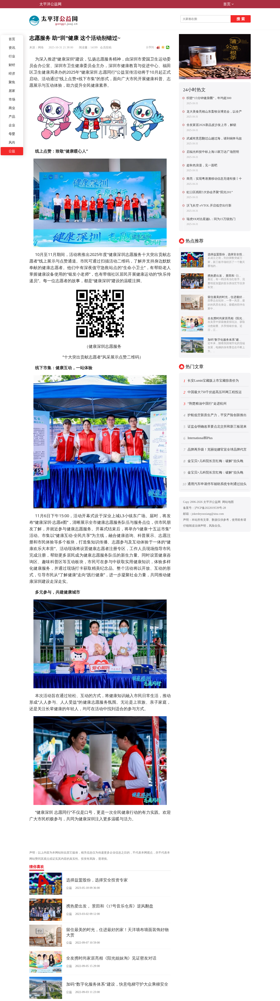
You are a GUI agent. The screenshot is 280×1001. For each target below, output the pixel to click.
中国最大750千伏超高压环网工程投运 (212, 392)
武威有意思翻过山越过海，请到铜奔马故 (214, 138)
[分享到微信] (168, 47)
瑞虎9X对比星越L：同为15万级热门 (211, 219)
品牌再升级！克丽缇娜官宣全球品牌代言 (215, 450)
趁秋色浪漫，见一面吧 (202, 165)
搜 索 (241, 19)
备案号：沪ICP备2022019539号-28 (204, 507)
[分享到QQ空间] (163, 47)
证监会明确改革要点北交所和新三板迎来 (215, 427)
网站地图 (228, 501)
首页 (227, 4)
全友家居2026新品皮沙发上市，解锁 (211, 125)
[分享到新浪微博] (158, 47)
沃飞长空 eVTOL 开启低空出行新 (209, 205)
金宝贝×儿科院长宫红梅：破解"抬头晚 (213, 461)
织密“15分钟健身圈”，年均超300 (209, 98)
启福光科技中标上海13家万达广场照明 (213, 151)
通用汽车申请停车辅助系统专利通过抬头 (214, 484)
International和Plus (198, 438)
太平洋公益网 (50, 4)
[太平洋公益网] (54, 20)
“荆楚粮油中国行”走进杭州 (205, 404)
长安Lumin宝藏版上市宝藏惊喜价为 (211, 381)
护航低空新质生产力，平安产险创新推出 (215, 415)
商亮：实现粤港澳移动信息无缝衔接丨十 (214, 178)
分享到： (151, 47)
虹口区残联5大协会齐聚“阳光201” (210, 192)
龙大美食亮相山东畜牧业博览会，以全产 (214, 111)
